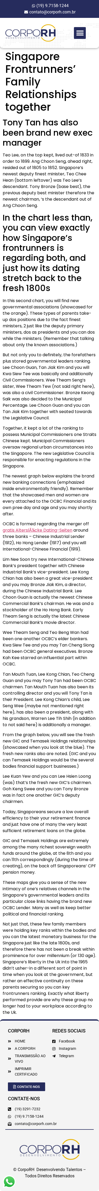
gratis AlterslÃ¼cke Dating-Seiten (37, 530)
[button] (80, 33)
